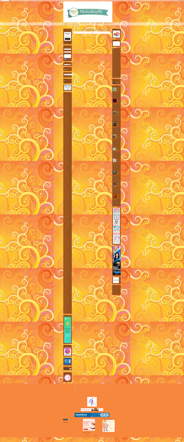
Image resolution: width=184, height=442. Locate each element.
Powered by (65, 42)
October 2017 (66, 175)
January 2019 (66, 198)
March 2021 (66, 228)
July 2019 (65, 207)
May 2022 (65, 248)
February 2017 (66, 163)
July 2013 (65, 97)
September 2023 (66, 265)
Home (92, 32)
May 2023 (65, 260)
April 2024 (65, 274)
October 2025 (66, 298)
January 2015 (66, 125)
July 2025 (65, 294)
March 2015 (66, 128)
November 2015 (66, 140)
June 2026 (65, 309)
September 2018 (66, 192)
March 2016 (66, 146)
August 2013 (66, 99)
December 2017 (66, 178)
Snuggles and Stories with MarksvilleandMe (71, 24)
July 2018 (65, 189)
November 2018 (66, 195)
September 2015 (66, 137)
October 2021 (66, 239)
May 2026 (65, 307)
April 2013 (65, 94)
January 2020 (66, 216)
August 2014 (66, 117)
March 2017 (66, 164)
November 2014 (66, 122)
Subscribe (67, 38)
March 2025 (66, 289)
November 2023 (66, 266)
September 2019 (66, 210)
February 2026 (66, 303)
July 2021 (65, 234)
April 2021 (65, 230)
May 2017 (65, 167)
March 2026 (66, 304)
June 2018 (65, 187)
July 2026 (65, 310)
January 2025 (66, 286)
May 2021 (65, 231)
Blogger (99, 435)
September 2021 (66, 237)
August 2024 (66, 280)
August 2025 (66, 295)
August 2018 (66, 190)
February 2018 (66, 181)
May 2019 (65, 204)
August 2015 (66, 135)
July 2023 (65, 263)
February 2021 (66, 227)
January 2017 (66, 161)
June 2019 (65, 205)
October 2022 (66, 251)
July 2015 (65, 134)
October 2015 (66, 138)
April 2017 (65, 166)
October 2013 (66, 102)
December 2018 (66, 196)
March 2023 (66, 257)
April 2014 (65, 111)
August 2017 (66, 172)
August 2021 (66, 236)
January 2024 (66, 269)
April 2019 (65, 202)
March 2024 (66, 272)
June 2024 (65, 277)
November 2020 (66, 222)
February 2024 (66, 271)
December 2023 (66, 268)
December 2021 (66, 242)
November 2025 (66, 300)
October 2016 (66, 157)
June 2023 (65, 262)
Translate (67, 76)
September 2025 (66, 297)
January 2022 (66, 243)
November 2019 (66, 213)
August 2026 (66, 312)
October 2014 (66, 120)
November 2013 (66, 103)
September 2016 (66, 155)
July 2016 (65, 152)
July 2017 (65, 170)
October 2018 (66, 193)
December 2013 (66, 105)
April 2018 (65, 184)
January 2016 (66, 143)
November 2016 (66, 158)
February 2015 (66, 126)
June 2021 (65, 233)
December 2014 (66, 123)
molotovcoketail (91, 435)
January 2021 (66, 225)
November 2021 (66, 240)
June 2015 (65, 132)
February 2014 (66, 108)
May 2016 (65, 149)
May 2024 (65, 275)
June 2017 (65, 169)
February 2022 (66, 245)
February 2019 (66, 199)
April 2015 (65, 129)
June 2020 (65, 219)
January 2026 (66, 301)
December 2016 (66, 160)
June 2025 (65, 292)
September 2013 (66, 100)
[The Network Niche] (67, 364)
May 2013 (65, 96)
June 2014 (65, 114)
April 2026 (65, 306)
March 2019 (66, 201)
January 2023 (66, 254)
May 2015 (65, 131)
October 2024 (66, 283)
